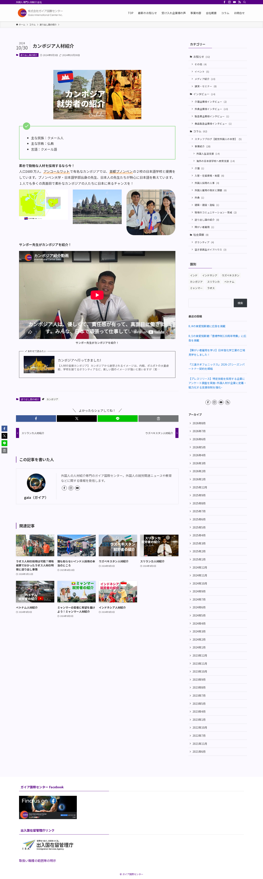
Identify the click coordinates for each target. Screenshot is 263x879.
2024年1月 (199, 647)
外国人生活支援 (208, 153)
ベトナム (229, 281)
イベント (202, 71)
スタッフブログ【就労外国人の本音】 (218, 139)
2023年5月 (199, 703)
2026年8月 (199, 423)
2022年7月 (199, 735)
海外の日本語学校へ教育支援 (215, 161)
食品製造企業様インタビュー (213, 123)
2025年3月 (199, 543)
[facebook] (224, 2)
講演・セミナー (206, 86)
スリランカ (213, 281)
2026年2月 (199, 471)
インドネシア (209, 275)
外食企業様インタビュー (211, 109)
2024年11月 (200, 575)
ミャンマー (196, 288)
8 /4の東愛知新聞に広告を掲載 (206, 326)
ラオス (211, 288)
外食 (199, 197)
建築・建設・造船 (207, 205)
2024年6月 (199, 607)
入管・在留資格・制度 (209, 175)
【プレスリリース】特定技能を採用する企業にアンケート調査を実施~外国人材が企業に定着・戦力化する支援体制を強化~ (217, 383)
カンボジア (52, 399)
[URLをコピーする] (158, 418)
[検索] (244, 2)
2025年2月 (199, 551)
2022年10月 (200, 727)
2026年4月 (199, 455)
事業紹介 (202, 146)
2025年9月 (199, 495)
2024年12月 (200, 567)
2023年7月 (199, 695)
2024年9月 (199, 591)
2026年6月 (199, 439)
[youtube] (234, 2)
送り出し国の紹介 (28, 54)
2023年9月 (199, 679)
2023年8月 (199, 687)
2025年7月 (199, 511)
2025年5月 (199, 527)
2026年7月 (199, 431)
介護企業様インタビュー (211, 101)
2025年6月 (199, 519)
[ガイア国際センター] (41, 12)
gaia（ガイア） (36, 497)
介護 (199, 168)
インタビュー (204, 94)
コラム (200, 131)
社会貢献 (201, 235)
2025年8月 (199, 503)
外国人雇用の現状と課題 (211, 190)
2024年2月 (199, 639)
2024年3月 (199, 631)
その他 (201, 64)
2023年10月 (200, 671)
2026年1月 (199, 479)
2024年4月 (199, 623)
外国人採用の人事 (207, 183)
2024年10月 (200, 583)
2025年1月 (199, 559)
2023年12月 (200, 655)
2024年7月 (199, 599)
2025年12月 (200, 487)
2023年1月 (199, 719)
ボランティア (204, 242)
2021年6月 (199, 751)
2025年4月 (199, 535)
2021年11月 (200, 744)
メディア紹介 (205, 79)
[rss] (239, 2)
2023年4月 (199, 711)
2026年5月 (199, 447)
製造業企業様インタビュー (212, 116)
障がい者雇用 (204, 227)
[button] (36, 418)
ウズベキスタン (230, 275)
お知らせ (201, 57)
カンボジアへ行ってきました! (79, 360)
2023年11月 (200, 663)
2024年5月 (199, 615)
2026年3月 (199, 463)
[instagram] (229, 2)
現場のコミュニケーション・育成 (216, 212)
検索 (240, 303)
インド (194, 275)
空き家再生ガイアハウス (210, 249)
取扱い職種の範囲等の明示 (37, 860)
